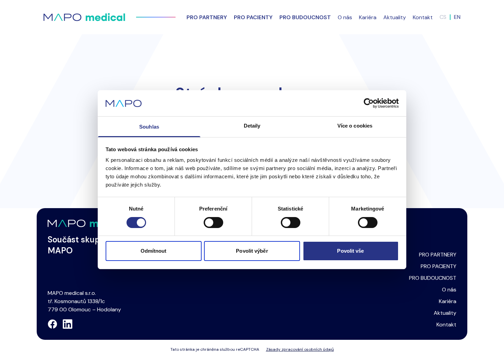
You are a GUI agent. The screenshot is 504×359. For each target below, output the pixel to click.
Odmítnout (154, 251)
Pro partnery (207, 17)
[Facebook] (52, 324)
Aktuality (394, 17)
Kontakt (423, 17)
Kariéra (367, 17)
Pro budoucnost (305, 17)
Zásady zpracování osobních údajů (300, 349)
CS (443, 17)
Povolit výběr (252, 251)
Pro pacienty (253, 17)
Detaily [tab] (252, 126)
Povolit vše (350, 251)
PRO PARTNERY (437, 254)
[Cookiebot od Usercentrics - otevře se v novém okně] (369, 103)
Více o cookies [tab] (354, 126)
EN (457, 17)
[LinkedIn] (67, 324)
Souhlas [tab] (149, 127)
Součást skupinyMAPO (80, 245)
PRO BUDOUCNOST (432, 278)
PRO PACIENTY (438, 266)
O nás (345, 17)
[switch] (213, 222)
